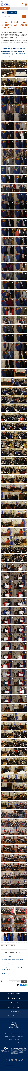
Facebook (21, 985)
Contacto (11, 1039)
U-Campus (12, 1033)
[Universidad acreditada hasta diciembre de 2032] (14, 1051)
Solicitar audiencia (14, 1011)
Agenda (14, 1036)
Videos (4, 12)
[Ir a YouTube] (12, 1060)
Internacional (15, 998)
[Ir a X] (9, 1060)
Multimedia (4, 8)
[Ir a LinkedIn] (19, 1060)
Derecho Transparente (14, 1016)
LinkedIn (23, 985)
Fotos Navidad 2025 (6, 956)
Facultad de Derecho (10, 1065)
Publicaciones (15, 994)
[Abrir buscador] (22, 4)
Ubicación (17, 1039)
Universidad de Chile (18, 1068)
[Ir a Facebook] (6, 1060)
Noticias (15, 1003)
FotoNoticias (12, 12)
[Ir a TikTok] (22, 1060)
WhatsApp (26, 985)
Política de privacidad (18, 1042)
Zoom (2, 61)
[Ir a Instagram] (16, 1060)
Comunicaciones (20, 1033)
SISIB (12, 1068)
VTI (14, 1068)
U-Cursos (6, 1033)
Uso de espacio (14, 1007)
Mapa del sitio (8, 1042)
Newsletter (8, 1036)
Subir (2, 981)
